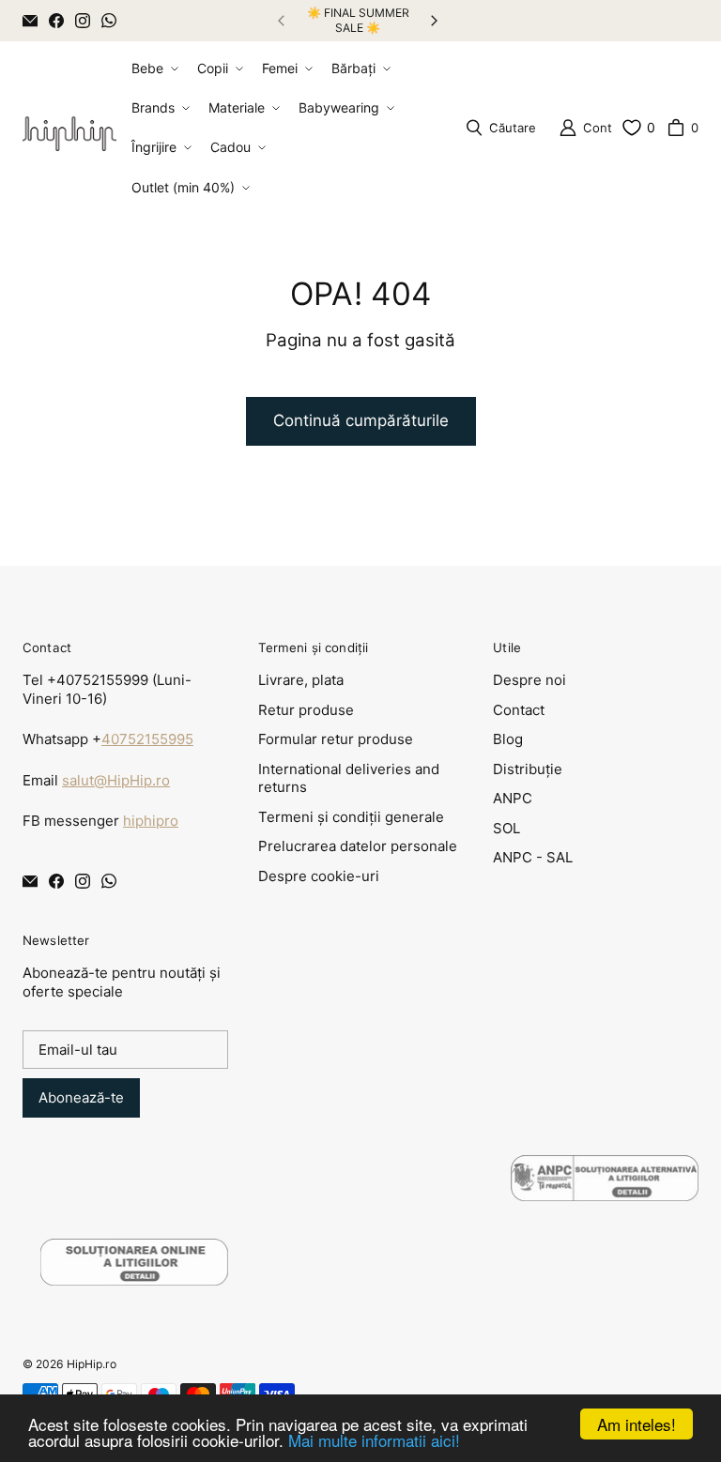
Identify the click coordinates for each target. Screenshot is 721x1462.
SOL (506, 828)
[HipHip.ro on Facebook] (56, 21)
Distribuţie (527, 769)
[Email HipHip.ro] (30, 21)
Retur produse (306, 710)
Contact (519, 710)
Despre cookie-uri (318, 876)
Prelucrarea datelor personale (357, 846)
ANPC (512, 798)
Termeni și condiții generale (351, 817)
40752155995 (147, 739)
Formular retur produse (335, 739)
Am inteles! (636, 1424)
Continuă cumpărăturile (361, 420)
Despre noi (529, 680)
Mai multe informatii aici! (374, 1440)
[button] (153, 68)
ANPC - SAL (533, 857)
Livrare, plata (301, 680)
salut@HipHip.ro (116, 780)
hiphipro (150, 821)
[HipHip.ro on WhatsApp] (109, 21)
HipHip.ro (91, 1364)
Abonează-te (81, 1097)
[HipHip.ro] (69, 128)
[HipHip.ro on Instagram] (82, 21)
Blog (508, 739)
